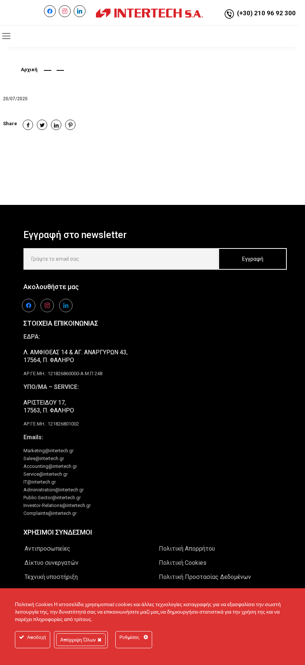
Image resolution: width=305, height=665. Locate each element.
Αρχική (29, 69)
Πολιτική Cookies (182, 562)
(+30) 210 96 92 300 (266, 13)
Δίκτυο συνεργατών (51, 562)
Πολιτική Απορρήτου (187, 548)
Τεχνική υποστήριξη (51, 576)
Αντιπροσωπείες (47, 548)
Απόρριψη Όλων (78, 640)
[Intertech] (149, 12)
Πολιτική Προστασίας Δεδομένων (205, 576)
